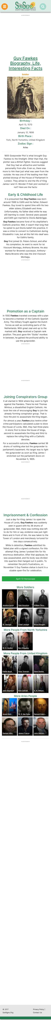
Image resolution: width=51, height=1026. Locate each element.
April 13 (22, 124)
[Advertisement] (25, 893)
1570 (29, 124)
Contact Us (37, 1013)
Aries (25, 147)
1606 (31, 132)
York (8, 140)
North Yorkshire (20, 140)
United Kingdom (37, 140)
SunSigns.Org (8, 1013)
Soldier (25, 74)
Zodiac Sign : (25, 143)
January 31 (22, 132)
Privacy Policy (38, 1009)
